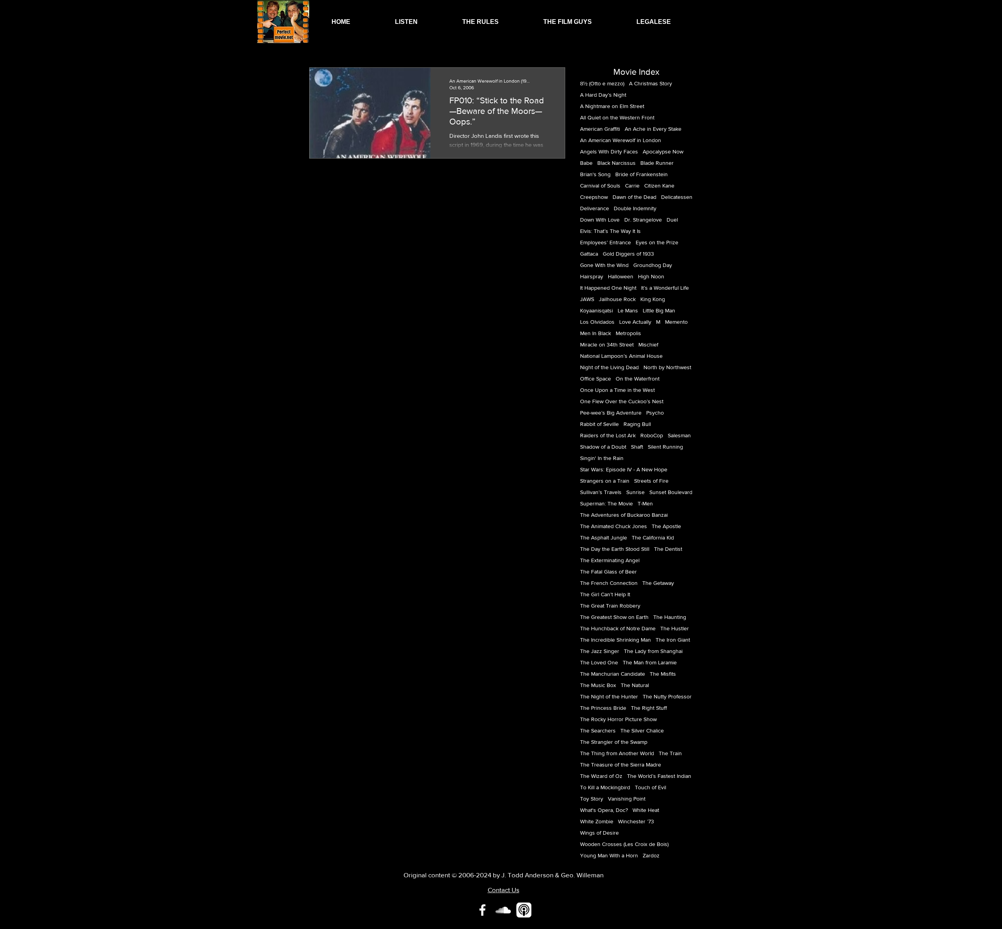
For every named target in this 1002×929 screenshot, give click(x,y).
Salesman (679, 435)
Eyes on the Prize (657, 242)
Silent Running (665, 447)
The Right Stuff (649, 708)
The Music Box (598, 685)
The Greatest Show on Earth (614, 617)
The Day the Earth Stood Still (614, 549)
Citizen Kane (659, 185)
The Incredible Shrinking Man (615, 640)
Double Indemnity (635, 208)
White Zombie (596, 821)
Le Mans (628, 310)
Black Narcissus (616, 163)
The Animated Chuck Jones (613, 526)
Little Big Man (659, 310)
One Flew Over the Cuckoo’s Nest (621, 401)
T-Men (645, 503)
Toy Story (591, 799)
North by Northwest (667, 367)
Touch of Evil (650, 787)
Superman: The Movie (606, 503)
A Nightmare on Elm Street (612, 106)
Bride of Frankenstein (641, 174)
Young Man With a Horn (609, 855)
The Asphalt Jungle (603, 537)
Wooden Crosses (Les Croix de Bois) (624, 844)
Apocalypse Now (663, 151)
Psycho (655, 412)
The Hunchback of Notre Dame (618, 628)
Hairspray (591, 276)
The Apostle (666, 526)
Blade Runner (657, 163)
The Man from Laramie (650, 662)
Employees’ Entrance (605, 242)
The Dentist (668, 549)
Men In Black (595, 333)
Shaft (637, 447)
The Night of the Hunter (609, 696)
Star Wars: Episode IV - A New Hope (623, 469)
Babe (586, 163)
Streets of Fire (651, 481)
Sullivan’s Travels (601, 492)
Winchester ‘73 (636, 821)
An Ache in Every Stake (653, 129)
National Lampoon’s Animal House (621, 356)
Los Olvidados (597, 322)
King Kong (652, 299)
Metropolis (628, 333)
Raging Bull (637, 424)
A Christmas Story (650, 83)
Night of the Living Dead (609, 367)
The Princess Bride (603, 708)
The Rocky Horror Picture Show (618, 719)
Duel (672, 219)
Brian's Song (595, 174)
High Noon (651, 276)
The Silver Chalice (642, 730)
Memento (676, 322)
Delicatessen (676, 197)
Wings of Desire (599, 833)
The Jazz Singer (599, 651)
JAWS (587, 299)
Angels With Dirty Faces (609, 151)
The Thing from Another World (617, 753)
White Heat (646, 810)
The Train (670, 753)
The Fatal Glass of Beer (608, 571)
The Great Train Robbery (610, 605)
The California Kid (653, 537)
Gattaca (589, 254)
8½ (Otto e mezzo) (602, 83)
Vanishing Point (626, 799)
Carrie (632, 185)
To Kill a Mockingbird (605, 787)
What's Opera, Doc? (604, 810)
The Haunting (669, 617)
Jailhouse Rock (617, 299)
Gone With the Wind (604, 265)
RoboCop (651, 435)
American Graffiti (600, 129)
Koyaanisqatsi (596, 310)
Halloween (620, 276)
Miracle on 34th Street (607, 344)
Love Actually (635, 322)
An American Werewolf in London (620, 140)
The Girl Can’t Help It (605, 594)
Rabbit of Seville (599, 424)
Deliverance (594, 208)
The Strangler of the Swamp (613, 742)
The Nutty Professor (667, 696)
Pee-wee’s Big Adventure (611, 412)
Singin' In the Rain (602, 458)
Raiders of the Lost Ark (608, 435)
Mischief (648, 344)
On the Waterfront (638, 378)
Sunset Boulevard (670, 492)
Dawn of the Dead (634, 197)
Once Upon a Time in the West (617, 390)
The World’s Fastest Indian (659, 776)
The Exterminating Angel (610, 560)
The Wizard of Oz (601, 776)
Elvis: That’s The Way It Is (610, 231)
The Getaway (658, 583)
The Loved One (599, 662)
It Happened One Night (608, 288)
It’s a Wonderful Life (665, 288)
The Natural (635, 685)
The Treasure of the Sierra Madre (620, 764)
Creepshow (594, 197)
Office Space (595, 378)
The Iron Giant (673, 640)
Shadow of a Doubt (603, 447)
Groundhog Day (652, 265)
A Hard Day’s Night (603, 95)
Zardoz (651, 855)
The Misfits (663, 674)
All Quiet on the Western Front (617, 117)
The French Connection (609, 583)
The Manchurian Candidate (612, 674)
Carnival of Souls (600, 185)
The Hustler (674, 628)
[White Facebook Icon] (482, 910)
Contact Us (503, 889)
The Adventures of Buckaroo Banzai (624, 515)
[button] (406, 21)
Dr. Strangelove (643, 219)
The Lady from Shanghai (653, 651)
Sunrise (635, 492)
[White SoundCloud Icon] (503, 910)
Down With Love (600, 219)
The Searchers (598, 730)
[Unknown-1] (524, 910)
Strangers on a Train (604, 481)
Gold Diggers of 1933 (628, 254)
